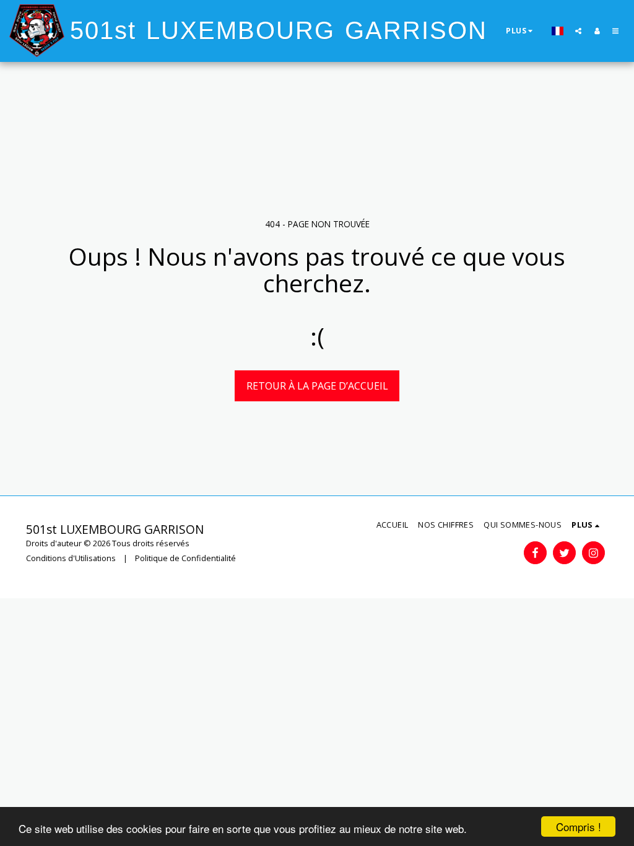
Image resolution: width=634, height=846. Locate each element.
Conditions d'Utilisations (71, 558)
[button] (578, 31)
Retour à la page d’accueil (317, 386)
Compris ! (578, 826)
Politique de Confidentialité (185, 558)
